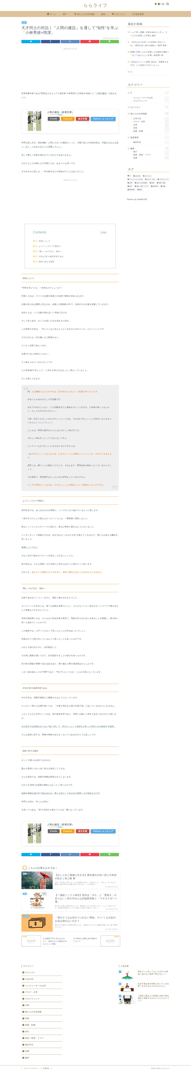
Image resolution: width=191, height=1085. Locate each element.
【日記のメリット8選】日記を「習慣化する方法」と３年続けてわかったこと (149, 63)
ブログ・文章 (150, 122)
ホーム (53, 14)
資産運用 (139, 14)
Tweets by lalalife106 (137, 199)
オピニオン (120, 14)
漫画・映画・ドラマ (150, 155)
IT (67, 14)
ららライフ (96, 5)
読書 (24, 22)
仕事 (150, 125)
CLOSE (103, 232)
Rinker (60, 114)
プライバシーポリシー (31, 1068)
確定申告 (150, 142)
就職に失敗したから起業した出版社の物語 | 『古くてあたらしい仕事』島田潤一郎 (149, 53)
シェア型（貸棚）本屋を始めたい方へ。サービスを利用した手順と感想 (148, 34)
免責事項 (46, 1068)
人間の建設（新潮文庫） (60, 112)
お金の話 (150, 118)
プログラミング (150, 101)
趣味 (103, 14)
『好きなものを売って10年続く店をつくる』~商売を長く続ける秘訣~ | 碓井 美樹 (148, 43)
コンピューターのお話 (150, 98)
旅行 (150, 152)
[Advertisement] (70, 69)
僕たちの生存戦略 (86, 14)
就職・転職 (150, 131)
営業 (150, 128)
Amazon (67, 119)
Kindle (53, 119)
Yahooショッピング (103, 119)
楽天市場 (82, 119)
